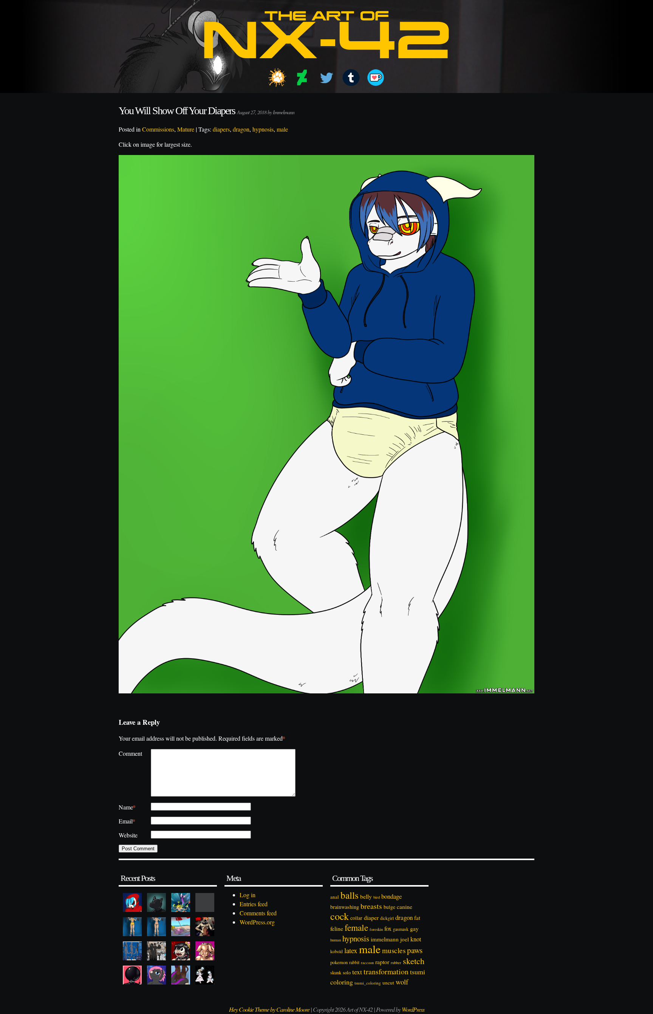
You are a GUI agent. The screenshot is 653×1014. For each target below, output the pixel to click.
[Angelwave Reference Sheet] (156, 950)
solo (347, 972)
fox (387, 928)
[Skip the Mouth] (204, 902)
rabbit (354, 962)
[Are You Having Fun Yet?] (204, 926)
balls (349, 894)
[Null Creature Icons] (156, 902)
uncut (388, 982)
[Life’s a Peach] (180, 926)
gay (414, 928)
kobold (336, 951)
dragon (241, 129)
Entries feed (254, 904)
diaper (371, 917)
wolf (402, 981)
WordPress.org (257, 922)
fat (417, 917)
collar (356, 918)
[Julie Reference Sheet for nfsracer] (132, 950)
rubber (396, 962)
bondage (391, 896)
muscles (393, 950)
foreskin (376, 929)
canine (404, 906)
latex (350, 950)
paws (414, 950)
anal (334, 896)
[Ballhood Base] (132, 975)
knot (415, 939)
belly (366, 896)
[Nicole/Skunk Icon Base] (156, 975)
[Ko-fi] (375, 77)
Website (128, 835)
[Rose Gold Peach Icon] (204, 950)
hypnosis (263, 129)
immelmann (385, 939)
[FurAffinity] (277, 77)
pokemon (339, 962)
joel (404, 939)
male (282, 129)
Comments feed (258, 913)
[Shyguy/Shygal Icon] (132, 902)
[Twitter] (326, 77)
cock (339, 916)
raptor (382, 962)
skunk (335, 972)
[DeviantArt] (301, 77)
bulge (389, 906)
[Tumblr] (351, 77)
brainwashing (344, 906)
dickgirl (387, 918)
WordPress (413, 1009)
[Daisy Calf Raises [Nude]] (156, 926)
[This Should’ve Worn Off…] (180, 975)
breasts (371, 906)
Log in (247, 895)
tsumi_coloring (367, 983)
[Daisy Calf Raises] (132, 926)
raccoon (367, 962)
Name (127, 807)
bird (376, 897)
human (335, 940)
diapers (221, 129)
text (357, 971)
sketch (413, 960)
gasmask (401, 929)
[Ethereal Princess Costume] (204, 975)
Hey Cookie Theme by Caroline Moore (269, 1009)
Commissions (158, 129)
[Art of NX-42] (326, 64)
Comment (130, 753)
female (356, 927)
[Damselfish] (180, 902)
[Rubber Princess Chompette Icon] (180, 950)
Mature (185, 129)
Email (127, 821)
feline (336, 928)
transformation (386, 971)
